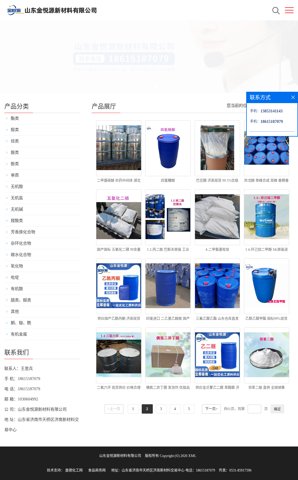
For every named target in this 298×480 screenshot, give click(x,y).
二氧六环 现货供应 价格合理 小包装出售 (119, 389)
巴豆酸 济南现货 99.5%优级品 (217, 182)
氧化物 (17, 266)
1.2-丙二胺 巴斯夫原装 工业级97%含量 (168, 251)
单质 (15, 175)
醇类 (15, 130)
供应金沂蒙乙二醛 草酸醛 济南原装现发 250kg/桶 (217, 389)
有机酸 (17, 289)
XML (192, 456)
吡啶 (15, 277)
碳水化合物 (21, 255)
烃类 (15, 141)
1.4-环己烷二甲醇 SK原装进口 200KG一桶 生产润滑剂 (266, 251)
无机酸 (17, 186)
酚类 (15, 164)
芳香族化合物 (23, 232)
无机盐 (17, 198)
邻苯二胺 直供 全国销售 (266, 388)
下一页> (211, 409)
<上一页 (114, 409)
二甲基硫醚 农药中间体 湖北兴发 (119, 182)
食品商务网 (97, 470)
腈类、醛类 (21, 300)
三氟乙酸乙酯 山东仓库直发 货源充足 (217, 320)
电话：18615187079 (200, 470)
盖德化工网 (74, 470)
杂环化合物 (21, 243)
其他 (15, 311)
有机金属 (19, 334)
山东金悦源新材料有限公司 (120, 456)
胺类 (15, 152)
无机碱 (17, 209)
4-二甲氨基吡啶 (217, 250)
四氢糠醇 (168, 181)
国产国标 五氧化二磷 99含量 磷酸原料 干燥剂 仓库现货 (119, 251)
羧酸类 (17, 220)
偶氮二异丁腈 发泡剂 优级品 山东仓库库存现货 (168, 389)
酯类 (15, 118)
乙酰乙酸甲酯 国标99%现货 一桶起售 (266, 320)
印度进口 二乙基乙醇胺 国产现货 (168, 320)
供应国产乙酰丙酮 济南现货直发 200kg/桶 (118, 320)
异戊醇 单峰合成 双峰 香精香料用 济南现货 (266, 182)
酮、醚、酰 (21, 323)
